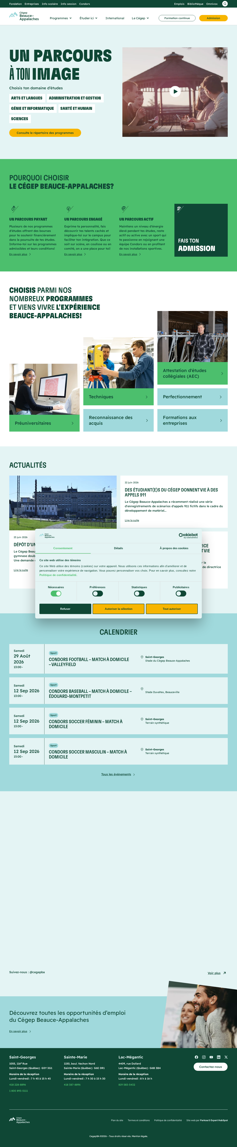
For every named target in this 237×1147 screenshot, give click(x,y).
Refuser (65, 608)
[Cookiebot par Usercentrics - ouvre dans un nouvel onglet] (181, 536)
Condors (84, 4)
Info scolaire (50, 4)
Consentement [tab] (62, 548)
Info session (68, 4)
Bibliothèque (195, 4)
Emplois (179, 4)
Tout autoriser (172, 608)
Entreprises (32, 4)
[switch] (97, 593)
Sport (53, 653)
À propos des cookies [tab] (174, 548)
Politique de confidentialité (57, 574)
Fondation (15, 4)
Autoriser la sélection (118, 608)
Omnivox (212, 4)
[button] (61, 18)
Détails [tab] (118, 548)
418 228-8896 (17, 1084)
